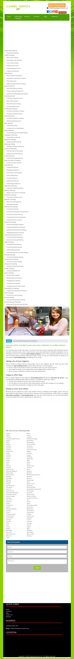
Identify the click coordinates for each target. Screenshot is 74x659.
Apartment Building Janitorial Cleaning (17, 94)
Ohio (28, 500)
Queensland (30, 507)
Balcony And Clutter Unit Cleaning (16, 192)
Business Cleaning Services (14, 202)
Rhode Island (30, 509)
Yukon (7, 537)
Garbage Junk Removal (13, 170)
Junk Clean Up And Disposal (14, 173)
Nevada (8, 483)
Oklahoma (8, 501)
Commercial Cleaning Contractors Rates (17, 212)
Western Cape (30, 534)
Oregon (8, 503)
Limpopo (8, 467)
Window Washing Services (14, 121)
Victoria (8, 527)
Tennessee (29, 521)
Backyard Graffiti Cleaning (14, 142)
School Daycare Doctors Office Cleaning (17, 252)
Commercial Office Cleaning (14, 247)
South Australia (10, 516)
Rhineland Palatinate (11, 509)
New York (8, 489)
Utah (7, 525)
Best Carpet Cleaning (12, 57)
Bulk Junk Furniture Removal (14, 153)
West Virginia (30, 532)
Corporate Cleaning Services (14, 197)
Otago (28, 503)
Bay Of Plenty (30, 440)
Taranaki (8, 519)
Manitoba (29, 471)
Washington (9, 530)
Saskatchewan (30, 510)
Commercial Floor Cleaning (14, 220)
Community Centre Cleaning (14, 295)
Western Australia (10, 534)
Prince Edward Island (32, 505)
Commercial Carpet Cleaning (14, 214)
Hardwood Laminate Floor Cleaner (16, 78)
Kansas (28, 464)
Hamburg (29, 457)
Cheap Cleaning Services (13, 271)
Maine (28, 469)
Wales (28, 528)
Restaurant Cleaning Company (15, 266)
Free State (29, 453)
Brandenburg (30, 442)
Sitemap (8, 617)
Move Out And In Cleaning (14, 163)
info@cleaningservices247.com (58, 8)
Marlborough (9, 473)
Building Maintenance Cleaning (15, 232)
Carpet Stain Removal (13, 71)
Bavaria (8, 440)
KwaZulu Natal (30, 466)
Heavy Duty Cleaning (12, 53)
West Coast (9, 532)
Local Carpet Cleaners (13, 63)
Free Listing (62, 12)
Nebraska (8, 482)
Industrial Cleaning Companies (15, 224)
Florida (8, 453)
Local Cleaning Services (13, 106)
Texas (7, 523)
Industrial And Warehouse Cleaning (16, 230)
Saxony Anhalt (30, 512)
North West (29, 492)
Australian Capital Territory (13, 439)
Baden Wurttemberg (32, 439)
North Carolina (10, 491)
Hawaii (8, 458)
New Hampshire (10, 485)
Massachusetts (10, 475)
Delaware (8, 449)
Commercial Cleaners (12, 209)
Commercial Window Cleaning (15, 257)
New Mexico (9, 487)
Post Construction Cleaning (14, 261)
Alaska (28, 433)
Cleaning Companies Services (15, 98)
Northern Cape (30, 494)
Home (9, 16)
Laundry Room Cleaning (13, 283)
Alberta (8, 435)
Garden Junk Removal (13, 181)
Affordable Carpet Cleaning (14, 60)
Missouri (29, 478)
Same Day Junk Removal (13, 183)
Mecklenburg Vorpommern (33, 475)
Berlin (7, 442)
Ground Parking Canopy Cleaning (16, 300)
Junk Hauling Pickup (12, 175)
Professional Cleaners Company (15, 111)
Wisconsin (8, 536)
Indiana (29, 462)
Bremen (8, 444)
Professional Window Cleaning (15, 118)
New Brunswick (30, 483)
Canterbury (29, 446)
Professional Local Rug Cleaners (15, 128)
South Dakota (9, 518)
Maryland (29, 473)
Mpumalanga (30, 480)
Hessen (8, 460)
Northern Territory (31, 496)
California (8, 446)
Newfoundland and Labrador (34, 489)
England (29, 451)
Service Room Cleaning (13, 275)
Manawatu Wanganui (11, 471)
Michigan (8, 476)
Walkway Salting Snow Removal (15, 146)
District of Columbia (32, 449)
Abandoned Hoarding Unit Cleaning (16, 290)
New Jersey (29, 485)
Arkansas (8, 437)
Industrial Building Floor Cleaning (16, 227)
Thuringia (29, 523)
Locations (36, 16)
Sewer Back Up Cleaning (13, 137)
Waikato (8, 528)
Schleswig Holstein (11, 514)
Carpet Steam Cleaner (13, 65)
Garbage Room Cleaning (13, 280)
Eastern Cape (9, 451)
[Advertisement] (37, 34)
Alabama (8, 433)
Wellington (29, 530)
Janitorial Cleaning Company (14, 88)
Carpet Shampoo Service (13, 68)
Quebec (8, 507)
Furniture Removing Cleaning (15, 151)
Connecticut (30, 448)
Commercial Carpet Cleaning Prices (16, 217)
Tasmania (8, 521)
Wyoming (29, 536)
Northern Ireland (10, 496)
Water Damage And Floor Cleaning (16, 84)
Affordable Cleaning (12, 204)
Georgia (29, 455)
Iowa (7, 464)
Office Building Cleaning (13, 250)
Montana (8, 480)
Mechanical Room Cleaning (14, 278)
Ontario (29, 501)
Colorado (8, 448)
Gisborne (8, 457)
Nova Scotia (9, 500)
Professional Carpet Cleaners (15, 114)
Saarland (8, 510)
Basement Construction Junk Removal (17, 304)
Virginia (29, 527)
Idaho (28, 460)
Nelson (28, 482)
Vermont (29, 525)
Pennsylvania (9, 505)
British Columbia (31, 444)
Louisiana (29, 467)
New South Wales (31, 487)
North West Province (11, 494)
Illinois (7, 462)
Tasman (29, 519)
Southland (29, 518)
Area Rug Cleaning (12, 125)
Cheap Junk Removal (12, 167)
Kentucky (8, 466)
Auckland (29, 437)
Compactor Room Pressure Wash (16, 286)
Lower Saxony (9, 469)
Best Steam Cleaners (12, 101)
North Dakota (30, 491)
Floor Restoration (12, 81)
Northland (8, 498)
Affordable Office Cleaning (14, 244)
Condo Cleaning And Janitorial (15, 91)
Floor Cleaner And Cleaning (14, 75)
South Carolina (30, 516)
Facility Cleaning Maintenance (15, 158)
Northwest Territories (32, 498)
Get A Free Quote (57, 5)
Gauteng (8, 455)
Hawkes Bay (30, 458)
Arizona (29, 435)
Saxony (8, 512)
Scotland (29, 514)
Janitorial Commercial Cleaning (15, 240)
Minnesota (29, 476)
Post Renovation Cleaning (14, 104)
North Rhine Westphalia (12, 492)
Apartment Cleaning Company (15, 188)
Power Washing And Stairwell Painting (17, 133)
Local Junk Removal (12, 178)
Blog (45, 16)
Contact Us (54, 16)
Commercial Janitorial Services (15, 237)
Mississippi (9, 478)
